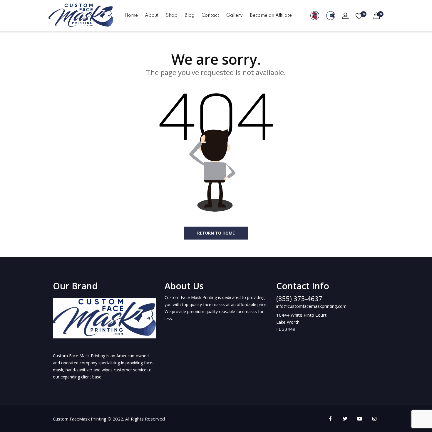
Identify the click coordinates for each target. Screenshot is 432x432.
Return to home (216, 233)
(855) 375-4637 (299, 298)
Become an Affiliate (271, 15)
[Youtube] (359, 418)
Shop (172, 15)
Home (131, 15)
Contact (210, 15)
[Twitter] (345, 418)
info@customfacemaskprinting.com (311, 306)
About (152, 15)
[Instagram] (374, 418)
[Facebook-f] (330, 418)
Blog (190, 15)
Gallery (234, 15)
